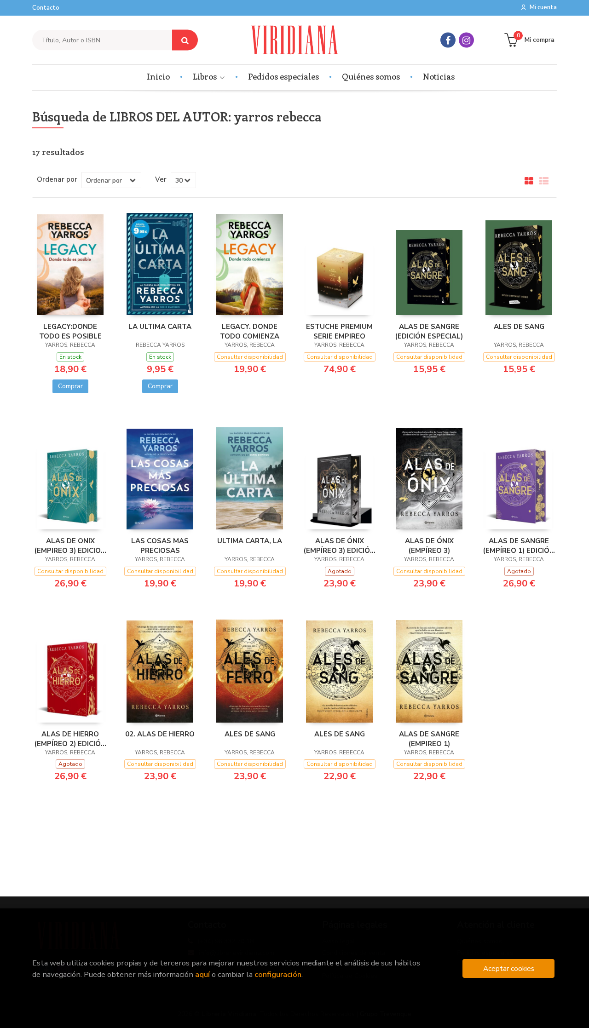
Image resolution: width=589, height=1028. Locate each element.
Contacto (45, 8)
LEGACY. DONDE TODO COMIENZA (249, 331)
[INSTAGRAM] (466, 40)
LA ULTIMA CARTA (159, 326)
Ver (161, 179)
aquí (202, 974)
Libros (206, 76)
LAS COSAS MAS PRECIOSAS (160, 545)
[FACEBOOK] (448, 40)
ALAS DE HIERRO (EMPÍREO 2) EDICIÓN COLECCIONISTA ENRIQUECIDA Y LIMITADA (70, 738)
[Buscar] (185, 40)
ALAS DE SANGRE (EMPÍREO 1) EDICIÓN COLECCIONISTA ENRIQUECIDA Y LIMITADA (518, 545)
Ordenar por (57, 179)
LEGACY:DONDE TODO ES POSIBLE (70, 331)
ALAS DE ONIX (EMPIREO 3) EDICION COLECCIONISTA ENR (70, 545)
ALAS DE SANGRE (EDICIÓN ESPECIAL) (429, 331)
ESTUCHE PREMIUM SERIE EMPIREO (339, 331)
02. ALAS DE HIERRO (160, 734)
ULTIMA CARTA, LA (249, 541)
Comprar (70, 386)
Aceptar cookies (508, 968)
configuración (277, 974)
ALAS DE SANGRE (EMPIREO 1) (429, 738)
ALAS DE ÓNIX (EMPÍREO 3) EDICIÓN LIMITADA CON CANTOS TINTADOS (339, 545)
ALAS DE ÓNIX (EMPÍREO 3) (429, 545)
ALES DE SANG (519, 326)
